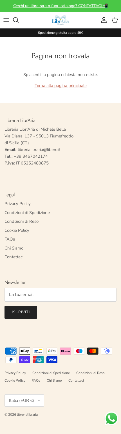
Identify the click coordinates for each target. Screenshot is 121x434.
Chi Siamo (14, 248)
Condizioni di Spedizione (27, 212)
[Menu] (6, 20)
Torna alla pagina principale (61, 85)
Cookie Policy (17, 230)
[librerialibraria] (60, 20)
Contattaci (14, 257)
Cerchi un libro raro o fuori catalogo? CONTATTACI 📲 (60, 5)
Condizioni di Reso (22, 221)
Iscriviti (21, 312)
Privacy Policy (18, 203)
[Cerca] (18, 20)
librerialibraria (27, 414)
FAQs (10, 239)
